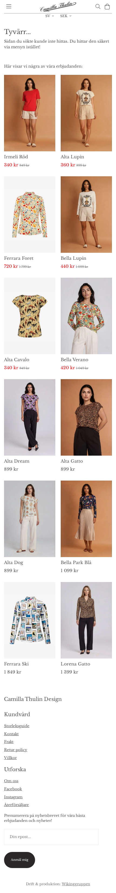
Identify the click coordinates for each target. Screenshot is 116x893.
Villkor (10, 758)
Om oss (11, 781)
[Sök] (98, 6)
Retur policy (15, 750)
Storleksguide (16, 726)
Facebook (13, 789)
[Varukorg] (107, 6)
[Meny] (8, 6)
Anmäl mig (19, 860)
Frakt (8, 742)
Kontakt (11, 734)
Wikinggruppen (76, 884)
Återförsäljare (16, 805)
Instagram (13, 797)
